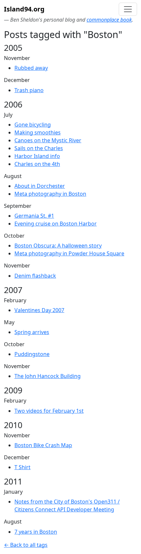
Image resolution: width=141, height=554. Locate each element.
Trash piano (29, 90)
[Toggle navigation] (128, 9)
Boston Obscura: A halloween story (58, 245)
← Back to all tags (26, 544)
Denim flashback (35, 275)
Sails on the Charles (38, 148)
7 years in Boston (35, 531)
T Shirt (22, 467)
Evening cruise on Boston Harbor (55, 223)
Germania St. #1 (34, 215)
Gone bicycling (32, 124)
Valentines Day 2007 (39, 310)
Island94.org (24, 9)
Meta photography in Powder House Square (69, 253)
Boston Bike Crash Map (43, 445)
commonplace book (109, 19)
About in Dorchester (39, 185)
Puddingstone (32, 354)
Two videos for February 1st (49, 410)
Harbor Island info (37, 156)
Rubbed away (31, 67)
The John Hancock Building (47, 376)
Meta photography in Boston (50, 193)
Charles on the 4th (37, 164)
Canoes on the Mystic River (47, 140)
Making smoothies (37, 132)
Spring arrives (31, 332)
